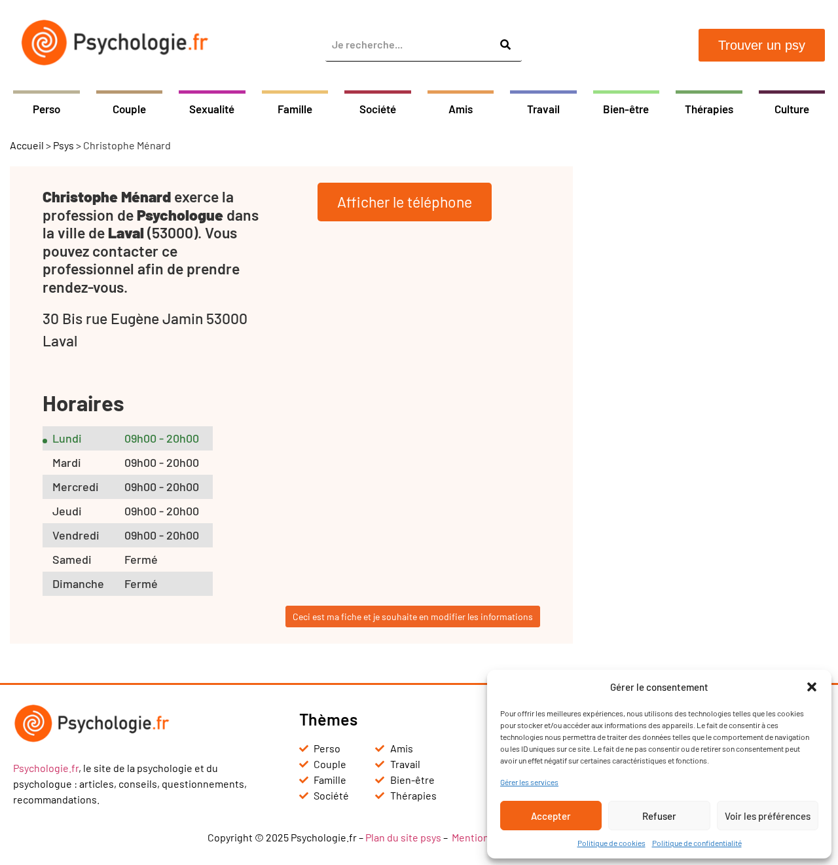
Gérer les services (529, 781)
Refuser (659, 816)
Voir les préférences (768, 816)
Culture (791, 108)
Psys (63, 145)
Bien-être (626, 108)
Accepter (551, 816)
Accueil (27, 145)
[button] (811, 686)
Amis (460, 108)
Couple (129, 108)
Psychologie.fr (46, 768)
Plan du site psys (403, 837)
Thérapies (709, 108)
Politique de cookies (611, 842)
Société (377, 108)
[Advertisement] (710, 362)
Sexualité (211, 108)
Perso (46, 108)
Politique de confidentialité (697, 842)
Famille (295, 108)
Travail (543, 108)
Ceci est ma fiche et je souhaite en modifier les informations (413, 616)
